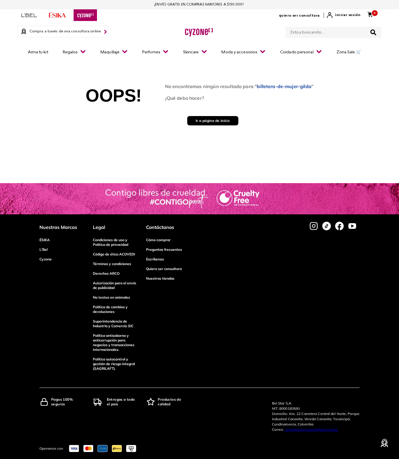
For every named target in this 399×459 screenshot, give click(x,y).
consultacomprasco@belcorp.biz (311, 429)
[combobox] (333, 31)
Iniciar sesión (347, 15)
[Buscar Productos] (373, 32)
